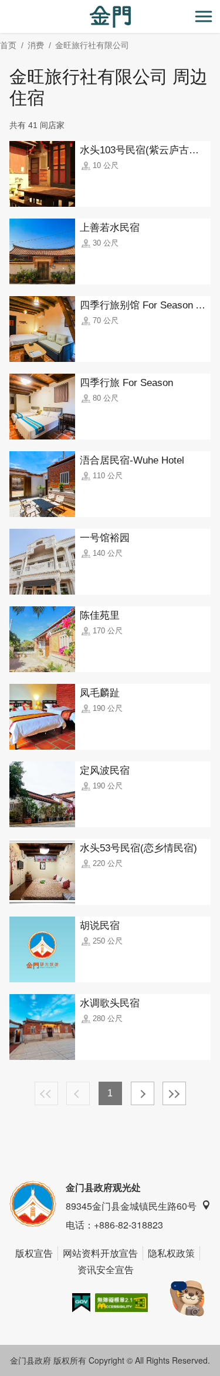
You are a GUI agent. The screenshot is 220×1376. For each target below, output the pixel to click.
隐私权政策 (171, 1253)
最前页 (46, 1093)
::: (3, 7)
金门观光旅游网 (110, 17)
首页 (8, 45)
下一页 (142, 1093)
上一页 (78, 1093)
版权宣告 (34, 1253)
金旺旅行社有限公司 (92, 45)
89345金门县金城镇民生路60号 (131, 1206)
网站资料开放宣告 (100, 1253)
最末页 (174, 1093)
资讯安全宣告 (105, 1269)
